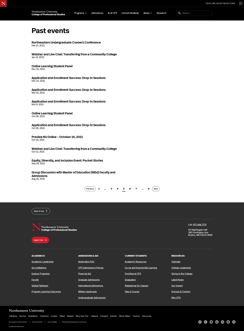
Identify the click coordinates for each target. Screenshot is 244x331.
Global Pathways (40, 285)
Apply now (38, 240)
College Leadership (181, 267)
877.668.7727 (200, 224)
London (54, 316)
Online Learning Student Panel (52, 66)
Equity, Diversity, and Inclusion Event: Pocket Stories (67, 160)
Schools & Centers (180, 291)
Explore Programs (41, 273)
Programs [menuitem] (79, 13)
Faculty (35, 279)
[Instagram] (222, 322)
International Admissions (90, 285)
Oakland (94, 316)
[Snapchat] (228, 322)
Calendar (175, 261)
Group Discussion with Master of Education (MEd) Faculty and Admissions (73, 174)
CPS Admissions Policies (91, 267)
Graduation (130, 279)
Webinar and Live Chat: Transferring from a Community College (74, 54)
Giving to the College (181, 273)
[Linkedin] (217, 322)
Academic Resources (135, 261)
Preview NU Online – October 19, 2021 (57, 137)
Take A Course (132, 291)
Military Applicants (87, 291)
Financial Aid (84, 273)
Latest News (177, 279)
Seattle (113, 316)
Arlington (13, 316)
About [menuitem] (146, 13)
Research (161, 13)
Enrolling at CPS (133, 273)
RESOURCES (178, 255)
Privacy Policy (37, 322)
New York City (82, 316)
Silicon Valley (124, 316)
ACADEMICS (38, 255)
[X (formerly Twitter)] (205, 322)
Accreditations (39, 267)
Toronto (136, 316)
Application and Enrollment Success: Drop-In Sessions (69, 78)
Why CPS (176, 297)
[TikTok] (234, 322)
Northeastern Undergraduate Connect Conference (66, 42)
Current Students (130, 13)
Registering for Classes (136, 285)
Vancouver (147, 316)
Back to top (39, 211)
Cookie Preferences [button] (16, 326)
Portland (104, 316)
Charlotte (44, 316)
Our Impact (177, 285)
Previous (91, 188)
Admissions (97, 13)
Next (157, 188)
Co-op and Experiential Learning (141, 267)
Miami (62, 316)
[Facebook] (200, 322)
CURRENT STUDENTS (136, 255)
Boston (23, 316)
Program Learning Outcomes (46, 291)
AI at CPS (112, 13)
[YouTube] (211, 322)
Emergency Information (18, 322)
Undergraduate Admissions (92, 297)
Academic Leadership (43, 261)
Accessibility (52, 322)
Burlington (33, 316)
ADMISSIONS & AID (88, 255)
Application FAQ (86, 261)
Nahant (70, 316)
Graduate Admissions (89, 279)
